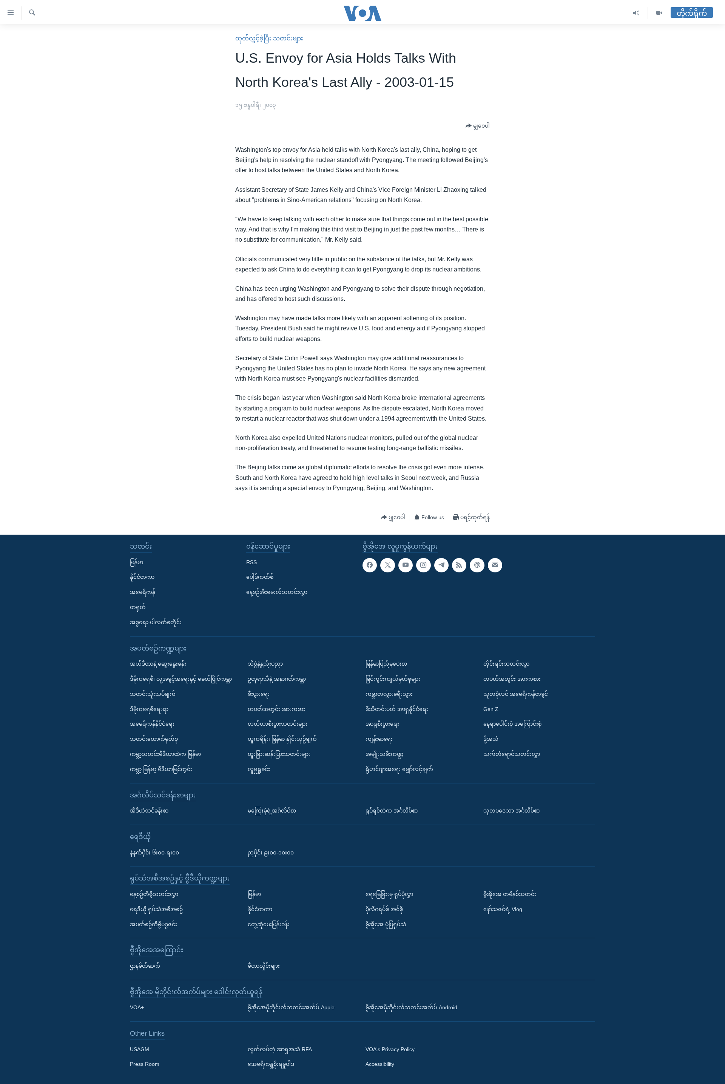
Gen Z (490, 709)
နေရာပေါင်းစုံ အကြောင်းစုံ (512, 724)
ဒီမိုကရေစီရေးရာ (149, 709)
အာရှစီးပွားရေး (382, 724)
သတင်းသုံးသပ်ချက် (153, 694)
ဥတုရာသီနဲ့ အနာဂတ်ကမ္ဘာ (277, 679)
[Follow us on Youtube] (405, 565)
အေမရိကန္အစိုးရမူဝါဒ (271, 1064)
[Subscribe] (495, 565)
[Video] (659, 13)
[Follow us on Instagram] (423, 565)
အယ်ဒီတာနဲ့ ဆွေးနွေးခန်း (158, 664)
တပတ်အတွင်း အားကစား (276, 709)
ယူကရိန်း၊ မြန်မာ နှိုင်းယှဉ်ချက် (282, 739)
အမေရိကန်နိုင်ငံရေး (152, 724)
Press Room (144, 1064)
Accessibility (380, 1064)
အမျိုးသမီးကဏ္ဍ (385, 754)
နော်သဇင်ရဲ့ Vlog (502, 909)
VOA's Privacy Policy (390, 1049)
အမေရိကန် (142, 592)
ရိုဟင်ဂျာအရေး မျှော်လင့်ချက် (399, 769)
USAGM (139, 1049)
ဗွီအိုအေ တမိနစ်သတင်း (509, 894)
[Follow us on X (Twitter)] (387, 565)
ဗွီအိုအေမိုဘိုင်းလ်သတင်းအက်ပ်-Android (411, 1007)
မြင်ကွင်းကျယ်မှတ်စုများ (393, 679)
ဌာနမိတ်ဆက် (145, 966)
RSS (251, 562)
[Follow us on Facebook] (369, 565)
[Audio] (636, 13)
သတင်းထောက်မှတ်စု (154, 739)
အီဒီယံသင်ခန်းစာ (149, 811)
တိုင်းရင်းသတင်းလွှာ (506, 664)
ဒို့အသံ (490, 739)
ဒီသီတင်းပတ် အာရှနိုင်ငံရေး (397, 709)
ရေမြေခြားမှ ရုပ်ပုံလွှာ (389, 894)
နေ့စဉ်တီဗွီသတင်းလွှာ (154, 894)
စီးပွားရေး (259, 694)
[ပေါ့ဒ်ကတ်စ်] (477, 565)
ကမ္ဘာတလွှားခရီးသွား (389, 694)
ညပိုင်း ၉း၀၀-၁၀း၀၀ (271, 852)
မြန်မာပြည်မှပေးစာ (386, 664)
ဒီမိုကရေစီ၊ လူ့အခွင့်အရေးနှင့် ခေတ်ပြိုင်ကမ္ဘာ (181, 679)
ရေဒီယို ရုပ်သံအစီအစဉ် (156, 909)
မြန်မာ (136, 562)
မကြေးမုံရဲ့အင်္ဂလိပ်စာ (272, 811)
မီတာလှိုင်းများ (264, 966)
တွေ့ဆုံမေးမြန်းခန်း (269, 924)
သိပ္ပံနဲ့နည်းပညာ (265, 664)
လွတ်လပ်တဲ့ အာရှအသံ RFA (280, 1049)
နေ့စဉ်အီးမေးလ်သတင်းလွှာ (276, 592)
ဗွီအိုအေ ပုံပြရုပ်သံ (386, 924)
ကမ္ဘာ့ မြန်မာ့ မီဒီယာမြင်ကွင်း (161, 769)
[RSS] (459, 565)
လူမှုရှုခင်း (259, 769)
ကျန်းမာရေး (379, 739)
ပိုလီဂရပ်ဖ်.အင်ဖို (384, 909)
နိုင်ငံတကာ (142, 577)
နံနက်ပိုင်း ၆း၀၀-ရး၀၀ (154, 852)
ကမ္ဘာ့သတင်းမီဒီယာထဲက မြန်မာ (165, 754)
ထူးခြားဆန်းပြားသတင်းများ (279, 754)
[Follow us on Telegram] (441, 565)
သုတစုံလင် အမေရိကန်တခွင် (515, 694)
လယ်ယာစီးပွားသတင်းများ (277, 724)
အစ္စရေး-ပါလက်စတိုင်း (156, 622)
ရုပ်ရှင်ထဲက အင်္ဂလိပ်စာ (392, 811)
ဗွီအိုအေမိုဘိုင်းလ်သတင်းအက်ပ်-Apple (291, 1007)
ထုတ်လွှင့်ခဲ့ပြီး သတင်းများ (269, 38)
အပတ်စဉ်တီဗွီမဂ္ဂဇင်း (153, 924)
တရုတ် (138, 607)
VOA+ (137, 1007)
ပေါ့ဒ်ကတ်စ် (259, 577)
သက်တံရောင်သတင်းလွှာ (511, 754)
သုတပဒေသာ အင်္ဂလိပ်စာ (511, 811)
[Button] (478, 126)
